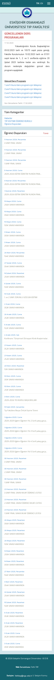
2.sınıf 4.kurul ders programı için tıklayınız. (23, 89)
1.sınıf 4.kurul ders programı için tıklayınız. (23, 85)
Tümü (45, 133)
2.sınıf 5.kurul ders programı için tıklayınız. (23, 93)
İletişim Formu (41, 675)
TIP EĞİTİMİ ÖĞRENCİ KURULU (18, 121)
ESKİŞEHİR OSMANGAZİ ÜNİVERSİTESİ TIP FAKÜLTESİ (27, 24)
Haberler (8, 118)
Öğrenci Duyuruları (12, 124)
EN (41, 3)
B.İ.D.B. (45, 658)
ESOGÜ (6, 3)
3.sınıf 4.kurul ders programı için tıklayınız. (23, 97)
